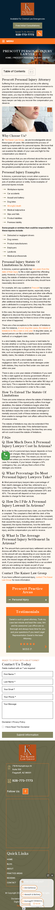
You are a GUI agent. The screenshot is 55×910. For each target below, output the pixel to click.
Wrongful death (14, 206)
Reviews (11, 878)
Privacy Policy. (19, 722)
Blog (9, 864)
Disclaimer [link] (15, 899)
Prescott (35, 288)
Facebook (25, 791)
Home (10, 859)
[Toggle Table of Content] (30, 72)
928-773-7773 (25, 34)
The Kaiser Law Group (14, 140)
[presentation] (9, 646)
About (10, 869)
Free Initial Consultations (28, 25)
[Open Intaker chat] (23, 908)
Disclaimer (6, 722)
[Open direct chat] (48, 875)
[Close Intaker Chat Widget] (52, 875)
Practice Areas (14, 873)
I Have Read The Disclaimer (17, 727)
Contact (11, 883)
